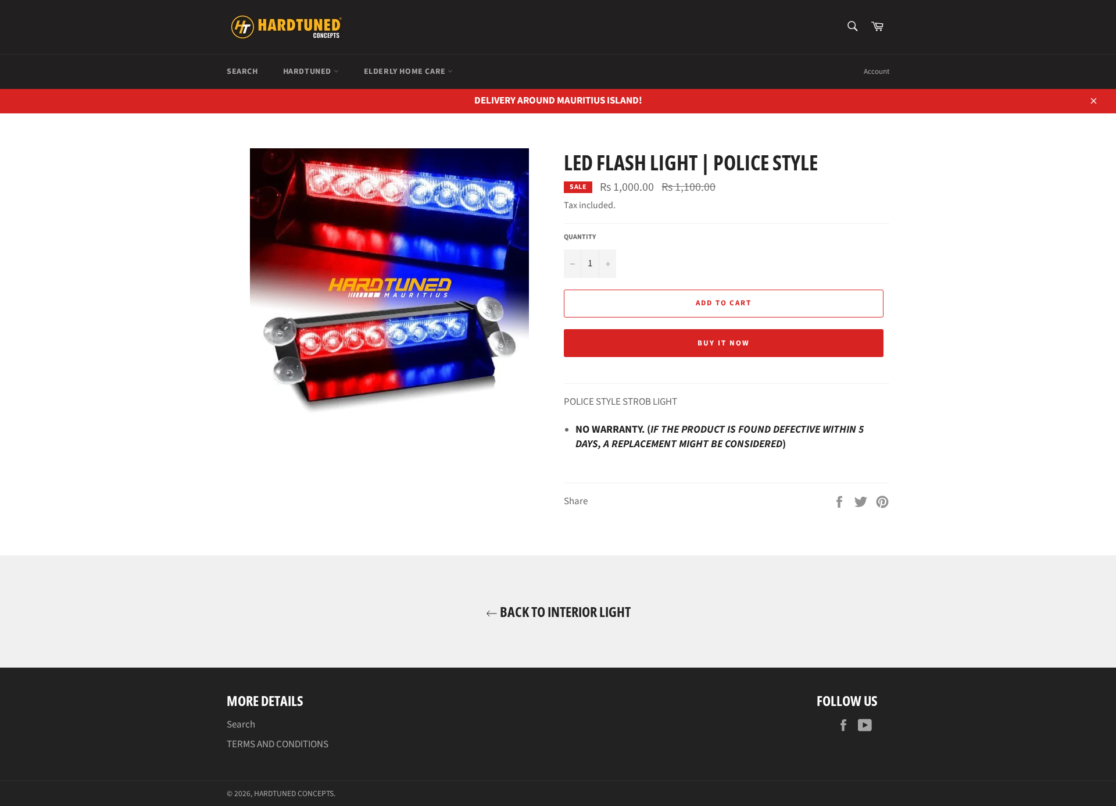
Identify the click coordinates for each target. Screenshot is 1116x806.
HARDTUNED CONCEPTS (294, 793)
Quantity (580, 237)
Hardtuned (308, 71)
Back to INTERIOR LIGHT (564, 611)
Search (242, 71)
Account (876, 71)
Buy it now (724, 343)
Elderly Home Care (406, 71)
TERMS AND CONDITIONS (277, 744)
